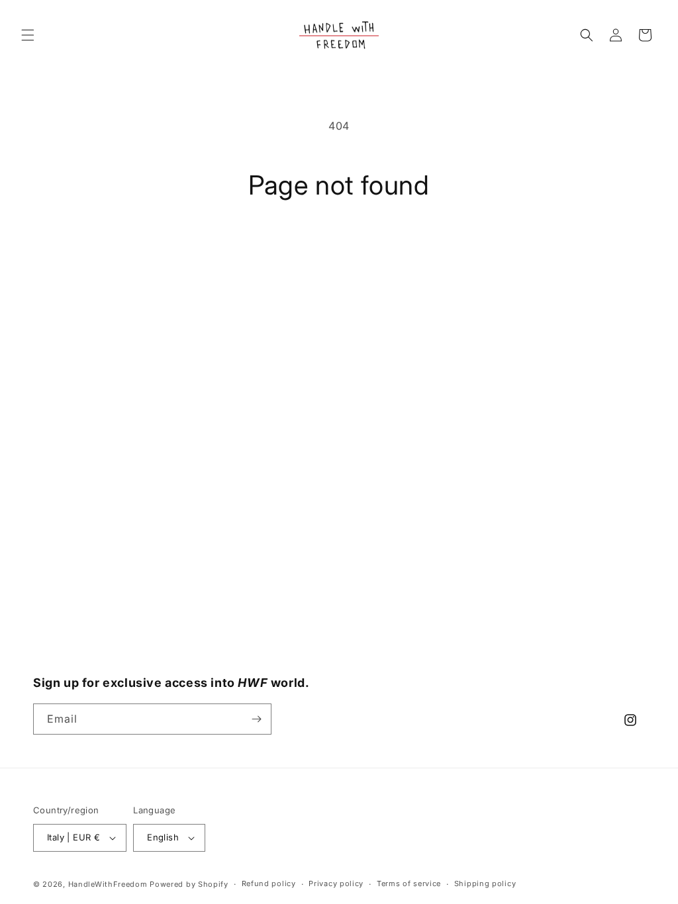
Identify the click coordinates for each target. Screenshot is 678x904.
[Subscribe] (256, 719)
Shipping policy (485, 883)
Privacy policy (336, 883)
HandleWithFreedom (108, 884)
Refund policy (269, 883)
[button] (27, 35)
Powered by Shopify (189, 884)
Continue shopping (339, 251)
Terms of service (409, 883)
